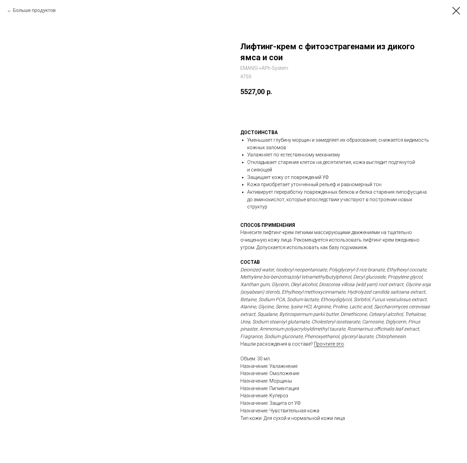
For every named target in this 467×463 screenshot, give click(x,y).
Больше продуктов (34, 10)
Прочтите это (329, 344)
